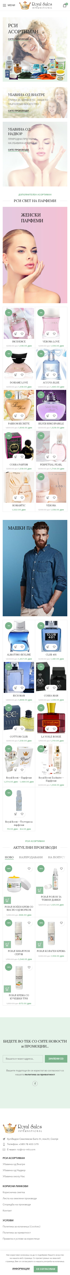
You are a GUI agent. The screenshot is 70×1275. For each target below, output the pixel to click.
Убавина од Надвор (14, 1170)
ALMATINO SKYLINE (19, 654)
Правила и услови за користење (21, 1238)
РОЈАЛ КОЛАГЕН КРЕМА (51, 951)
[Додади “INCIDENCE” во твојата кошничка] (16, 334)
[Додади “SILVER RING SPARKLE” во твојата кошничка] (48, 416)
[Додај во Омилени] (22, 334)
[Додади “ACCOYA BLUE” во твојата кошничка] (48, 375)
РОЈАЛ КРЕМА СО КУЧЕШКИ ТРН (19, 997)
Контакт (7, 1210)
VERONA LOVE (51, 341)
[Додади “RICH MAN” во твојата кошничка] (16, 688)
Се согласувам (45, 1269)
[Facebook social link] (35, 1083)
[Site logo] (36, 5)
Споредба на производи (17, 1204)
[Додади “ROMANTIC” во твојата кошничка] (16, 498)
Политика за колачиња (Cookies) (21, 1226)
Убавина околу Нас (14, 1176)
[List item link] (35, 1144)
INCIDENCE (19, 341)
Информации (21, 1268)
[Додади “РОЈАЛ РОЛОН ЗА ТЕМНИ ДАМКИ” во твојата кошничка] (39, 890)
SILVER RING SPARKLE (51, 423)
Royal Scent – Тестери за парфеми (18, 823)
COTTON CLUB (19, 736)
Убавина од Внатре (14, 1164)
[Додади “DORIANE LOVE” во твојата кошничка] (16, 375)
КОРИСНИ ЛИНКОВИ (15, 1186)
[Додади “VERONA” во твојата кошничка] (48, 498)
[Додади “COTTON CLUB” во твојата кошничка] (16, 729)
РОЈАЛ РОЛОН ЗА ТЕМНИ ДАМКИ (51, 898)
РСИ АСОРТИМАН (14, 1158)
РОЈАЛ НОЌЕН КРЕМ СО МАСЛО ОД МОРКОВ (19, 908)
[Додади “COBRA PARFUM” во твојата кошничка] (16, 457)
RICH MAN (19, 695)
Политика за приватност (17, 1232)
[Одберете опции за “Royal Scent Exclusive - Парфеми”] (48, 770)
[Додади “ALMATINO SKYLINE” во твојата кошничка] (16, 647)
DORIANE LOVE (19, 382)
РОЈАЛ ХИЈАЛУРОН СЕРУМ (19, 953)
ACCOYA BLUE (51, 382)
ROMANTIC (18, 505)
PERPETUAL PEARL (51, 464)
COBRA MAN (51, 695)
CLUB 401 (51, 654)
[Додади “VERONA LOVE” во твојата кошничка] (48, 334)
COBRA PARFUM (19, 464)
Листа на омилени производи (20, 1198)
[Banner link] (35, 49)
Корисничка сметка (14, 1192)
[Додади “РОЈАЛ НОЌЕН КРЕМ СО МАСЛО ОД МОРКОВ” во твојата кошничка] (7, 900)
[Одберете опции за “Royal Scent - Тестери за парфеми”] (16, 814)
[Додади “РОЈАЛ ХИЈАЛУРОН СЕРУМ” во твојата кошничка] (7, 944)
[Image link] (22, 1127)
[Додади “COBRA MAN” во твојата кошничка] (48, 688)
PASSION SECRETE (19, 423)
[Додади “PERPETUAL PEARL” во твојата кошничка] (48, 457)
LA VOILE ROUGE (51, 736)
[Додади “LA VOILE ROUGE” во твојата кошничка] (48, 729)
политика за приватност (40, 1074)
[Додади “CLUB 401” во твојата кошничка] (48, 647)
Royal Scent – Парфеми (19, 777)
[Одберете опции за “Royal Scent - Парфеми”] (16, 770)
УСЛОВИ (8, 1220)
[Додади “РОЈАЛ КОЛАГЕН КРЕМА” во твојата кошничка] (39, 944)
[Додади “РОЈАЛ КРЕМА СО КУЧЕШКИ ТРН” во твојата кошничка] (7, 989)
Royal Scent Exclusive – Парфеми (51, 779)
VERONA (51, 505)
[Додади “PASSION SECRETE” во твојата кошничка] (16, 416)
